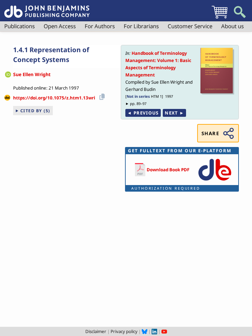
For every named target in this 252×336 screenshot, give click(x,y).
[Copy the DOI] (101, 96)
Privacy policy (124, 331)
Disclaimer (95, 331)
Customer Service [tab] (190, 26)
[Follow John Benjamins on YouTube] (164, 331)
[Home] (47, 8)
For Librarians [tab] (141, 26)
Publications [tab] (19, 26)
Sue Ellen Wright (32, 74)
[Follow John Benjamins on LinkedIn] (154, 331)
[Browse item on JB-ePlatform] (214, 181)
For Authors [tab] (100, 26)
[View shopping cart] (219, 18)
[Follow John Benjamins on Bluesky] (144, 331)
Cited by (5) (35, 111)
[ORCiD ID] (8, 75)
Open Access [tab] (60, 26)
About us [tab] (232, 26)
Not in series (138, 96)
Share (210, 133)
